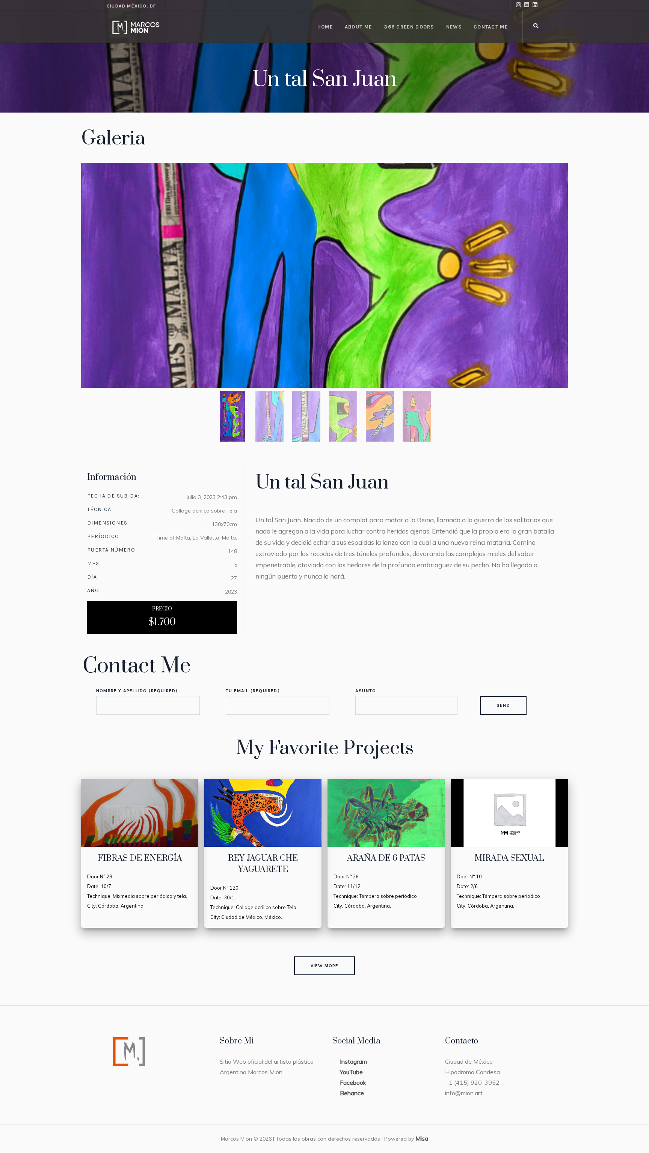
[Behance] (528, 6)
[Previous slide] (94, 275)
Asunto (365, 690)
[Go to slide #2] (269, 416)
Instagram (353, 1061)
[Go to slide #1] (232, 416)
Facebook (353, 1082)
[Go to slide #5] (380, 416)
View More (325, 965)
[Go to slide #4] (343, 416)
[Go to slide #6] (416, 416)
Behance (352, 1093)
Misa (421, 1138)
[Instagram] (520, 6)
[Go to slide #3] (306, 416)
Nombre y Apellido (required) (137, 690)
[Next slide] (555, 275)
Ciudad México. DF (131, 6)
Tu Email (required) (253, 690)
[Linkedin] (537, 6)
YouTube (351, 1072)
